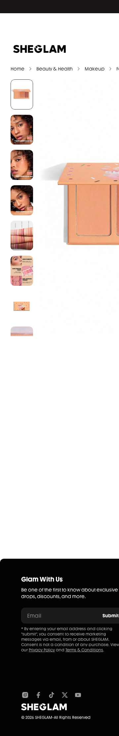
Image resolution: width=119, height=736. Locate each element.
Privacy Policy (42, 650)
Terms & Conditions (84, 650)
